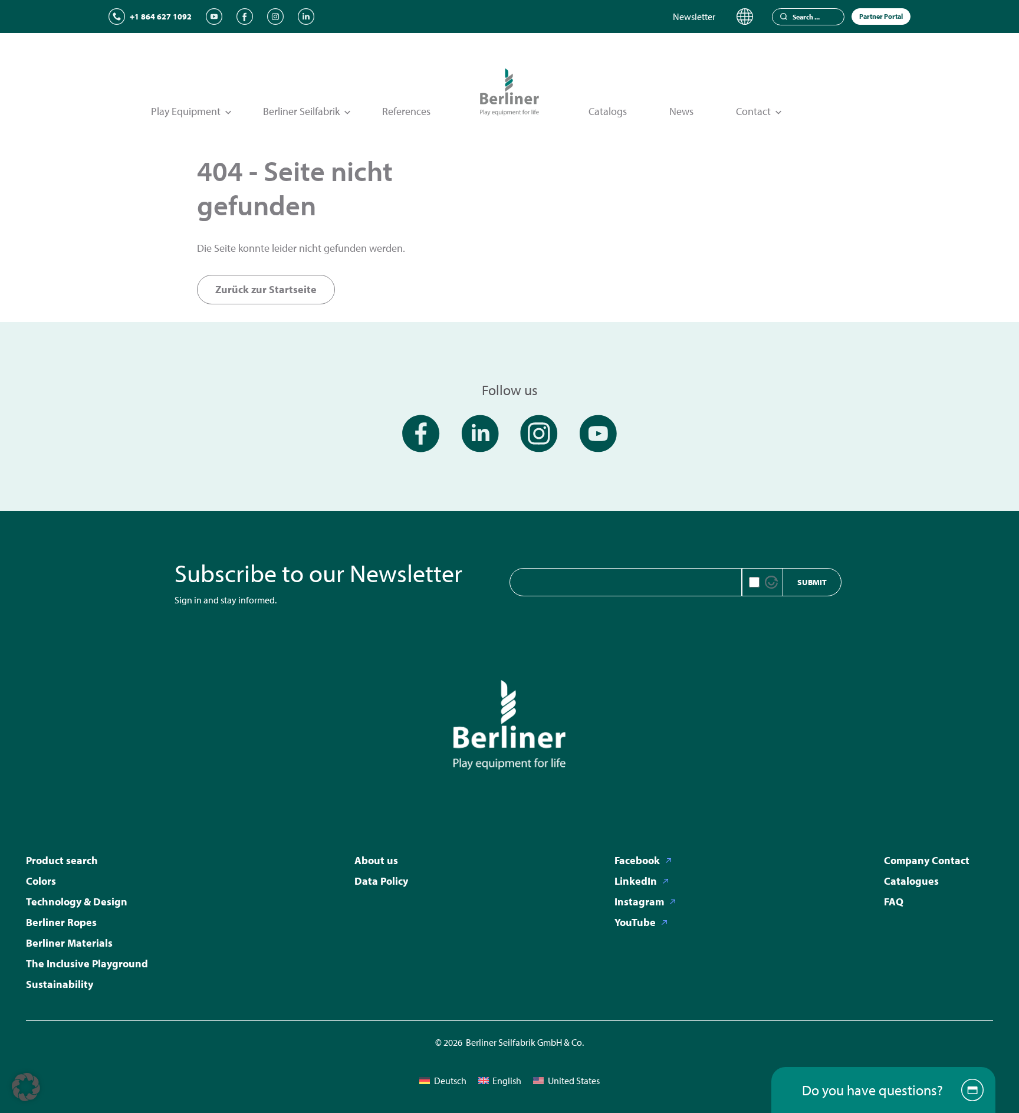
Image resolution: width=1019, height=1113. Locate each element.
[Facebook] (244, 16)
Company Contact (926, 860)
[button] (26, 1087)
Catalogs (608, 111)
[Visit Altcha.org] (771, 582)
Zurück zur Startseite (266, 289)
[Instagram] (275, 16)
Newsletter (694, 16)
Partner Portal (881, 16)
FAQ (893, 901)
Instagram (639, 901)
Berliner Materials (69, 943)
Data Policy (381, 881)
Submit (812, 582)
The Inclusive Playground (87, 963)
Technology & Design (76, 901)
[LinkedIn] (306, 16)
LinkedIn (635, 881)
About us (376, 860)
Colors (41, 881)
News (681, 111)
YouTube (635, 922)
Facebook (637, 860)
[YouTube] (214, 16)
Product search (62, 860)
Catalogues (911, 881)
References (406, 111)
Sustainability (59, 984)
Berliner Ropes (61, 922)
